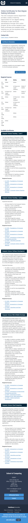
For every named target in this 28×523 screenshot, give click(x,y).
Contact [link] (14, 498)
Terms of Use (17, 510)
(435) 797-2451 (14, 486)
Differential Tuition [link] (14, 495)
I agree (18, 519)
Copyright (16, 512)
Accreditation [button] (13, 491)
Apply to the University (20, 72)
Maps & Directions (8, 510)
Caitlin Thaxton (4, 37)
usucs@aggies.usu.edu (15, 488)
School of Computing (15, 3)
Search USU (10, 512)
